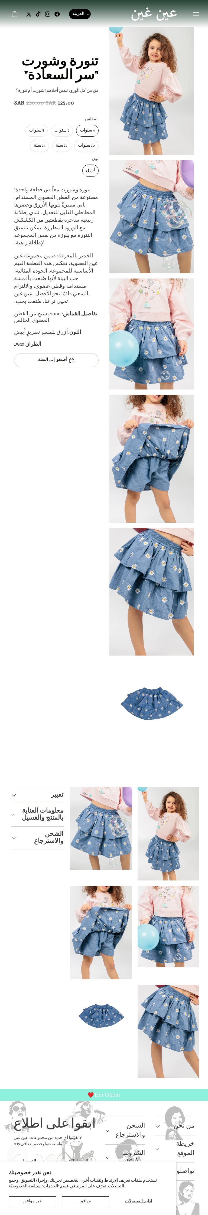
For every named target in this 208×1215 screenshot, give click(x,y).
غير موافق (32, 1201)
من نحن (184, 1126)
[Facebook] (57, 14)
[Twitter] (28, 14)
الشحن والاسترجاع (130, 1130)
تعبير (57, 795)
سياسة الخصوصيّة (24, 1186)
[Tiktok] (38, 14)
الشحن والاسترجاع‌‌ (49, 837)
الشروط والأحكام (134, 1158)
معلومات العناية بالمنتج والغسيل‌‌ (43, 814)
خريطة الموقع (185, 1148)
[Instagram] (47, 14)
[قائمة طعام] (196, 14)
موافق (85, 1201)
